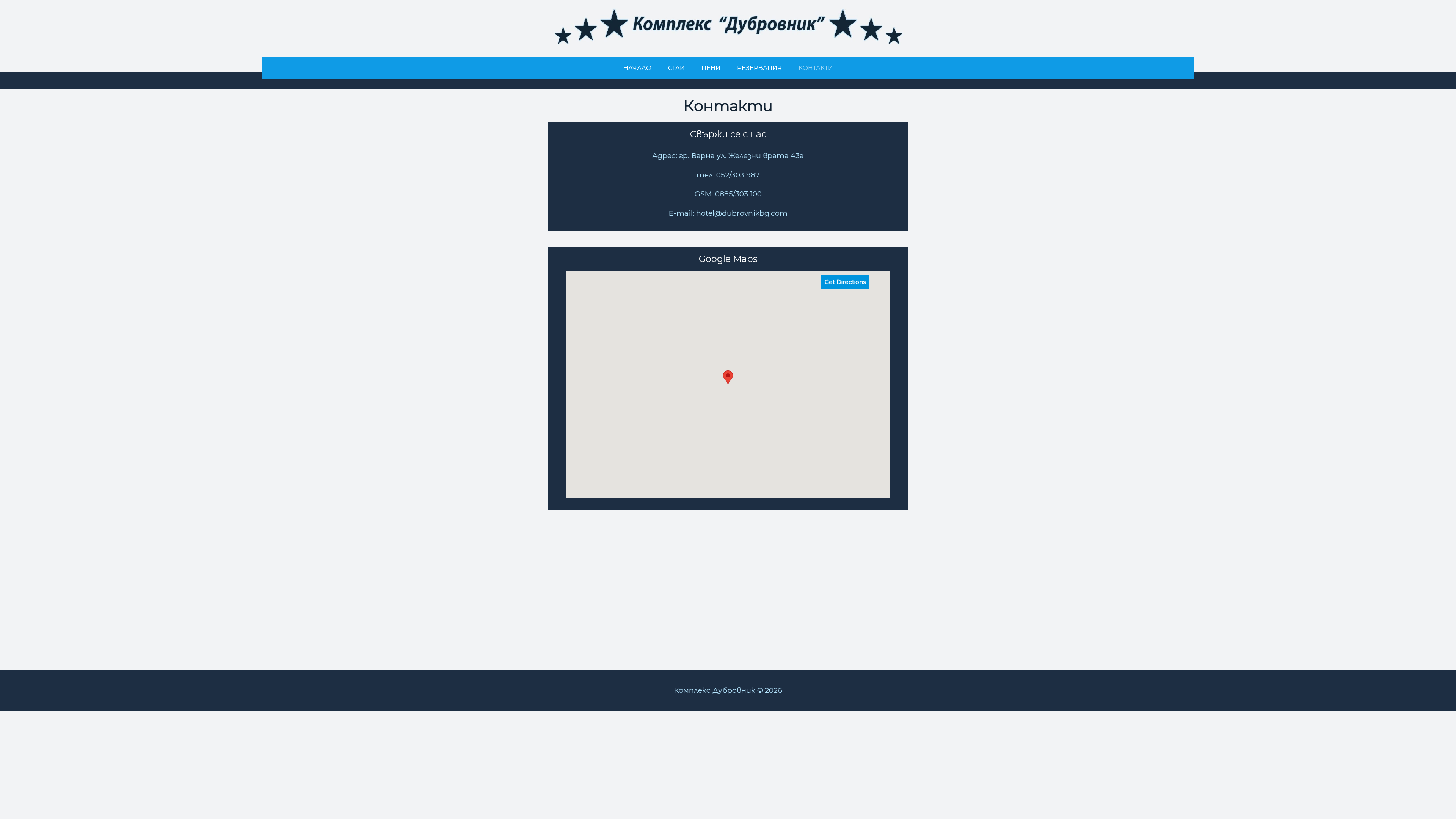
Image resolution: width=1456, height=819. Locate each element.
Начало (637, 68)
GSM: (704, 193)
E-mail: (682, 213)
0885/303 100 (737, 193)
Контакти (816, 68)
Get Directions (845, 282)
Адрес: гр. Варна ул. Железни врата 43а (728, 155)
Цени (710, 68)
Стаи (676, 68)
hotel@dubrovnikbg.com (742, 213)
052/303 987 (737, 174)
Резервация (759, 68)
